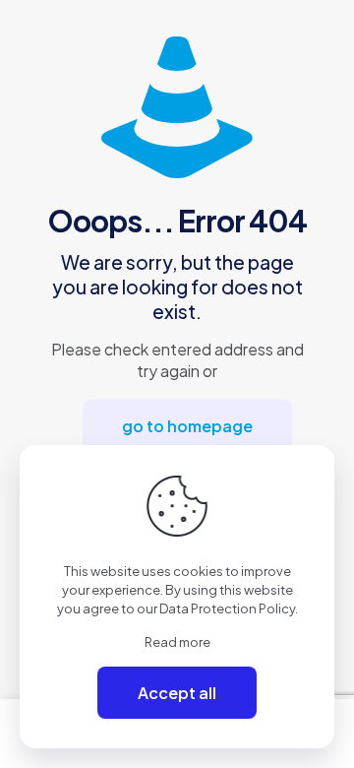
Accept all (177, 692)
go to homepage (187, 426)
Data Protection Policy (227, 608)
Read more (177, 642)
